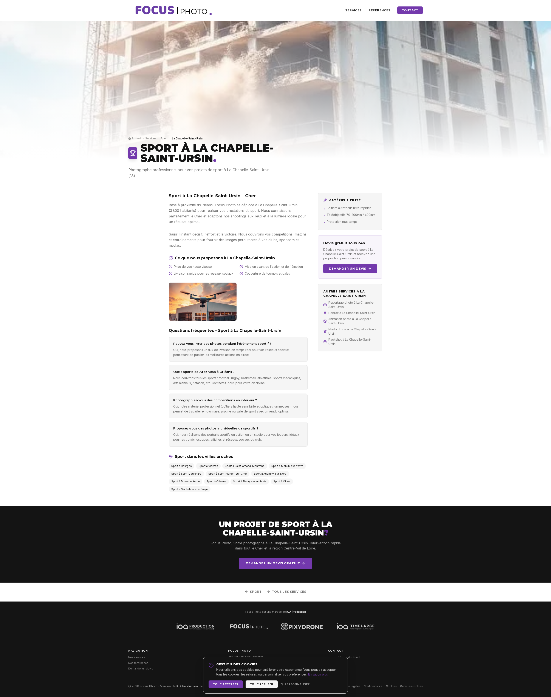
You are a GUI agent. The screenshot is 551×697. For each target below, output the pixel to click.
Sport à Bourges (181, 466)
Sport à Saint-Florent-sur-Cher (227, 473)
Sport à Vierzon (208, 466)
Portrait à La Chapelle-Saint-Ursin (351, 313)
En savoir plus (318, 674)
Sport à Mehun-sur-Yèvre (287, 466)
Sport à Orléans (216, 481)
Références (379, 10)
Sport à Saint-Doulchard (186, 473)
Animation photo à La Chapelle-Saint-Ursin (350, 321)
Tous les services (289, 592)
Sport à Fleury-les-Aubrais (249, 481)
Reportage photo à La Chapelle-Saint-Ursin (351, 305)
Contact (410, 10)
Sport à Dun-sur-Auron (185, 481)
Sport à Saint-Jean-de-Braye (189, 489)
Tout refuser (261, 684)
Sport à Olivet (282, 481)
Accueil (136, 138)
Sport (164, 138)
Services (353, 10)
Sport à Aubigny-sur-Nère (270, 473)
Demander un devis (347, 269)
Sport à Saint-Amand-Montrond (245, 466)
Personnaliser (297, 684)
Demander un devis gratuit (273, 563)
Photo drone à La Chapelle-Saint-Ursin (352, 331)
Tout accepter (226, 684)
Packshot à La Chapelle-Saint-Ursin (349, 342)
